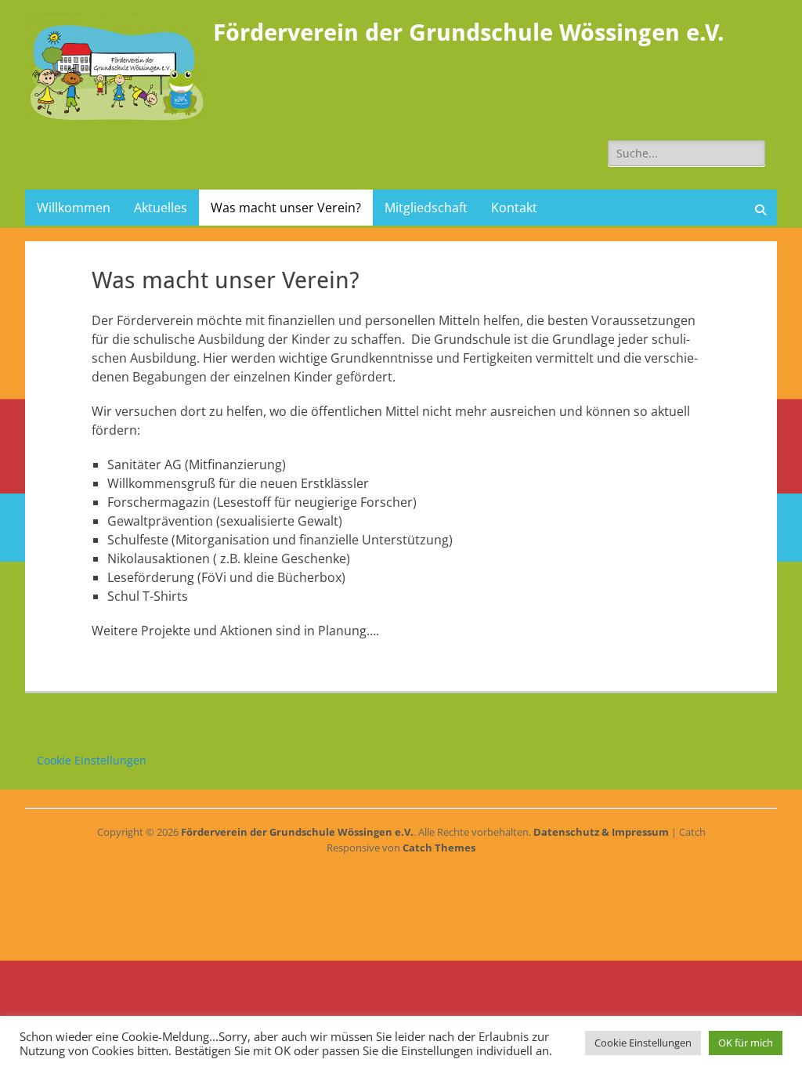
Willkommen (73, 207)
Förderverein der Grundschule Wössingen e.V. (468, 32)
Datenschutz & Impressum (601, 832)
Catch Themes (439, 847)
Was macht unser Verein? (286, 207)
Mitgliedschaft (426, 207)
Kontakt (514, 207)
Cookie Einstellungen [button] (643, 1043)
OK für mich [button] (745, 1043)
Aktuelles (160, 207)
